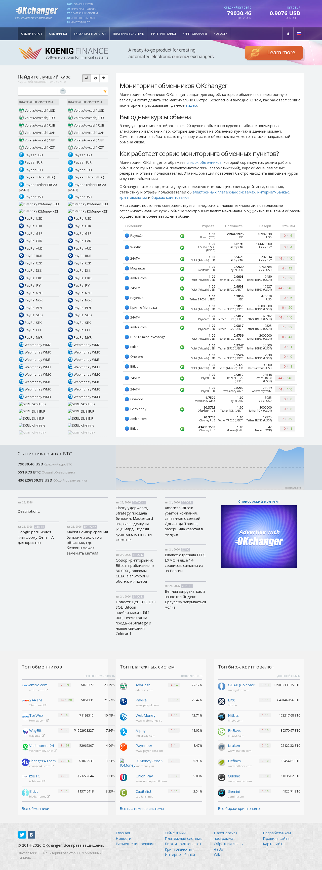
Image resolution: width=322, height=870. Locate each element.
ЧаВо (218, 849)
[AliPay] (123, 731)
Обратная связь (228, 843)
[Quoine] (221, 776)
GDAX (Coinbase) (242, 685)
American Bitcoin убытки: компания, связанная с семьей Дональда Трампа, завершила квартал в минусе (184, 521)
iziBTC (34, 776)
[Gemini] (221, 792)
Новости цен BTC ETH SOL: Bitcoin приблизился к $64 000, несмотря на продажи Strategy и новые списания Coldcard (136, 617)
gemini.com (236, 796)
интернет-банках (273, 191)
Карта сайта (274, 843)
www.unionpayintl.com (151, 781)
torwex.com (37, 720)
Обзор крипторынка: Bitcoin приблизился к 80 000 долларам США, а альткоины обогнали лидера (135, 571)
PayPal (141, 700)
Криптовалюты (195, 33)
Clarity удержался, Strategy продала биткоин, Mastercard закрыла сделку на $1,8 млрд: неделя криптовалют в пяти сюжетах (134, 523)
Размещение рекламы (136, 843)
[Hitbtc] (221, 716)
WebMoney (145, 715)
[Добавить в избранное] (105, 91)
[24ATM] (25, 701)
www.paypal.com (147, 705)
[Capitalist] (123, 792)
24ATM (35, 700)
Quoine (234, 776)
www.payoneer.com (149, 751)
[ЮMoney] (128, 762)
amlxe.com (38, 685)
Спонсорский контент (259, 501)
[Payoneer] (123, 746)
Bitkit (33, 791)
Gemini (234, 791)
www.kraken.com (240, 751)
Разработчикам (277, 832)
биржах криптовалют (170, 197)
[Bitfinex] (221, 761)
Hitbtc (233, 715)
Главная (123, 832)
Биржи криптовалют (90, 33)
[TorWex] (25, 717)
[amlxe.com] (25, 686)
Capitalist (143, 791)
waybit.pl (35, 735)
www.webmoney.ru (149, 720)
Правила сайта (276, 838)
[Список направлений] (86, 78)
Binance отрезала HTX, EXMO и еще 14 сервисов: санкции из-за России (185, 562)
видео (191, 105)
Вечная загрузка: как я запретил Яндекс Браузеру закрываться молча (185, 599)
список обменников (204, 162)
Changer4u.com (42, 761)
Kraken (234, 745)
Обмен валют (31, 33)
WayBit (35, 730)
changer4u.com (40, 766)
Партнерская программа (225, 835)
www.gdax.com (238, 690)
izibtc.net (36, 781)
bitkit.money (38, 796)
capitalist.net (144, 796)
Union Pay (144, 776)
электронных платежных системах (224, 191)
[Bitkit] (25, 793)
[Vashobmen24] (25, 747)
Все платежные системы (142, 808)
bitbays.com (236, 735)
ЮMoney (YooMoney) (149, 761)
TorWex (36, 715)
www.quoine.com (240, 781)
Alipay (141, 730)
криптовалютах (133, 197)
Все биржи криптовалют (240, 808)
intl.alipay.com (145, 735)
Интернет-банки (163, 33)
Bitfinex (234, 761)
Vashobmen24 (41, 745)
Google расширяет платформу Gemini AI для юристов (36, 537)
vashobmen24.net (41, 751)
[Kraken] (221, 746)
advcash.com (144, 690)
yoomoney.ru (145, 766)
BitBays (234, 730)
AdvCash (143, 685)
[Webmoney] (123, 716)
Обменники (58, 33)
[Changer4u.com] (25, 762)
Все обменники (35, 808)
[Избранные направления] (103, 78)
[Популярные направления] (95, 78)
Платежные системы (128, 33)
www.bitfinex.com (240, 766)
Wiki (217, 854)
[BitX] (221, 700)
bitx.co (232, 705)
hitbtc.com (235, 720)
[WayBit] (25, 732)
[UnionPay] (123, 776)
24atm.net (36, 705)
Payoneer (144, 745)
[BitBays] (221, 731)
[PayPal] (123, 700)
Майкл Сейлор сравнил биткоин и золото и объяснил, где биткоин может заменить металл (87, 542)
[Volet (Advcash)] (123, 685)
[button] (288, 33)
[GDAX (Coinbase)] (221, 685)
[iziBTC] (25, 777)
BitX (231, 700)
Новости (220, 33)
